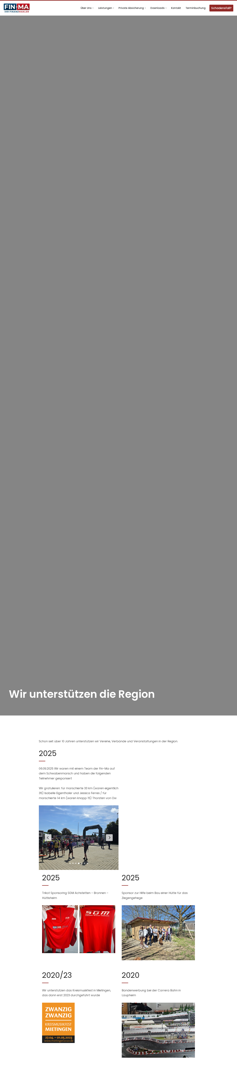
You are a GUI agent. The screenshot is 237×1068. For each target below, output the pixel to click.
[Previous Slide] (48, 837)
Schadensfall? (221, 8)
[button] (93, 8)
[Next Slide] (109, 837)
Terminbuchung (196, 8)
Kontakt (176, 8)
